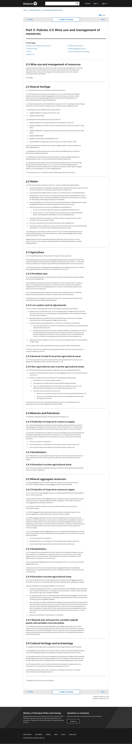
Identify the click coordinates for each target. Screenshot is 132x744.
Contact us (73, 721)
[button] (77, 3)
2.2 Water (28, 51)
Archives (48, 734)
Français (87, 3)
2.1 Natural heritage (31, 48)
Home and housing (35, 10)
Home (25, 10)
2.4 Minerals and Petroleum (75, 46)
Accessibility (38, 734)
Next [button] (102, 19)
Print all (103, 15)
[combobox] (62, 3)
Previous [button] (30, 19)
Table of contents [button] (70, 20)
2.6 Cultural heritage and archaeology (78, 51)
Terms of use (72, 734)
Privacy (63, 734)
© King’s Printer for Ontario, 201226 (33, 738)
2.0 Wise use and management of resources (38, 46)
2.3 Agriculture (30, 54)
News (55, 734)
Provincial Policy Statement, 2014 (52, 10)
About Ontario (27, 734)
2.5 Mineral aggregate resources (77, 48)
